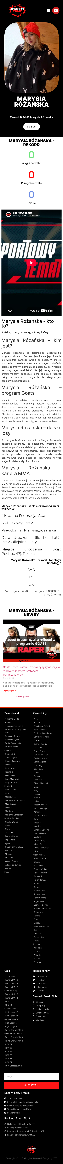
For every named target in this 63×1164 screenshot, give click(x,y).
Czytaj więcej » (9, 691)
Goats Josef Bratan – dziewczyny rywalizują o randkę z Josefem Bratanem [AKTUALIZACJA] (31, 671)
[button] (49, 10)
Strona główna (22, 696)
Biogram (31, 126)
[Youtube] (55, 10)
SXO (55, 1158)
